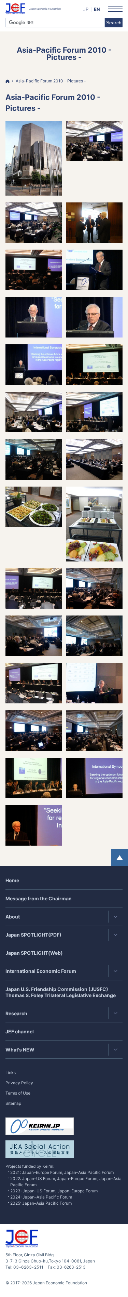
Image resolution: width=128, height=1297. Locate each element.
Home (12, 880)
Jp (85, 9)
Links (10, 1072)
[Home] (7, 81)
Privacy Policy (19, 1082)
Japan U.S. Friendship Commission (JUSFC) (60, 992)
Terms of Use (17, 1093)
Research (16, 1013)
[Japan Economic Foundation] (33, 9)
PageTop (119, 857)
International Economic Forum (40, 971)
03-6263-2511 (28, 1267)
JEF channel (19, 1031)
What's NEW (19, 1050)
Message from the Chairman (38, 898)
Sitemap (13, 1103)
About (12, 916)
